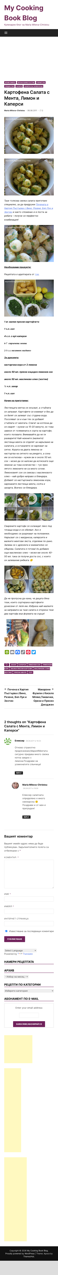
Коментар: (11, 857)
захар (13, 665)
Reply (19, 773)
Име (7, 894)
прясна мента (20, 672)
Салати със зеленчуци (33, 86)
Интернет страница (16, 918)
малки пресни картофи (21, 669)
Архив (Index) (10, 82)
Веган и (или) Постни (26, 82)
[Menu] (6, 33)
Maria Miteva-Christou (14, 110)
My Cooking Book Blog (37, 1250)
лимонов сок (34, 665)
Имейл (9, 906)
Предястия (9, 86)
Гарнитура (41, 82)
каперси (22, 665)
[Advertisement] (29, 56)
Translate (28, 953)
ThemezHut (28, 1256)
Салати (19, 86)
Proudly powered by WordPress (20, 1253)
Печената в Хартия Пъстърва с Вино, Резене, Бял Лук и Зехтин (28, 208)
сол (30, 672)
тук (37, 274)
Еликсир (19, 740)
